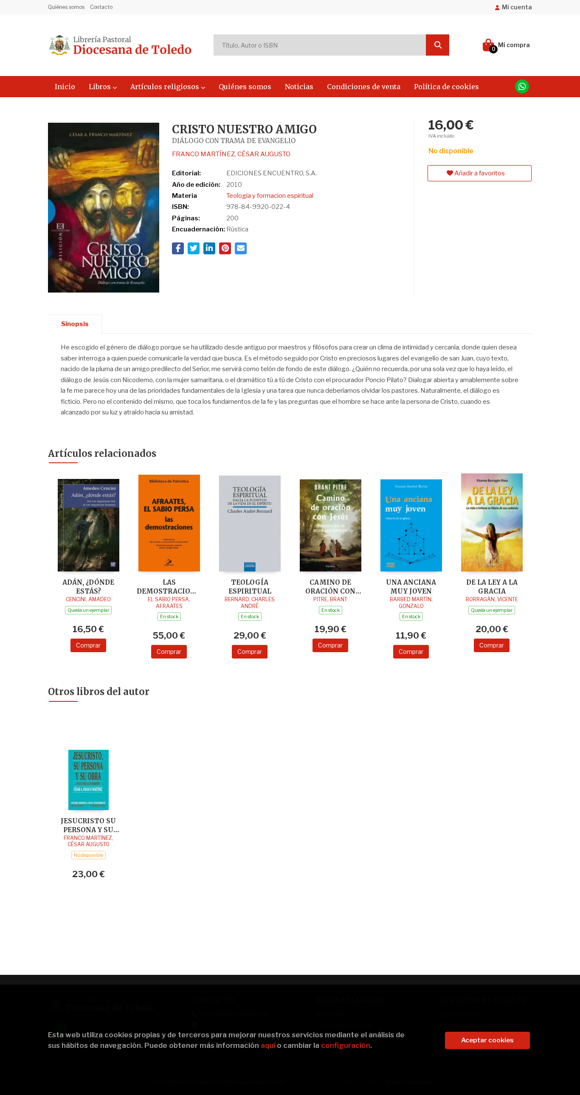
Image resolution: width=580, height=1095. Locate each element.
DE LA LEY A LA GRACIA (492, 586)
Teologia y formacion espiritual (269, 196)
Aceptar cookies (487, 1040)
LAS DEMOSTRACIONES (169, 586)
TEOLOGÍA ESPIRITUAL (249, 586)
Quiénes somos (66, 7)
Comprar (88, 645)
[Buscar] (437, 45)
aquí (268, 1045)
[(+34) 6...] (522, 86)
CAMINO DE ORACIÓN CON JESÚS (330, 586)
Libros (101, 86)
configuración (345, 1045)
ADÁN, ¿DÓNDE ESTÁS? (88, 586)
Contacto (101, 7)
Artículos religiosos (165, 86)
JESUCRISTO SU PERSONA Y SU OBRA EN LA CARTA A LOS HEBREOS (88, 825)
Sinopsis (75, 324)
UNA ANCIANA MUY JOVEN (411, 586)
